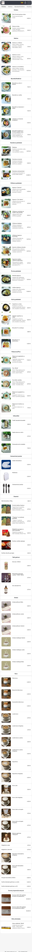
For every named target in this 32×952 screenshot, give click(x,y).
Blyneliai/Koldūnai (20, 6)
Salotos (10, 6)
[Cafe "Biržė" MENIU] (2, 2)
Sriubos (4, 6)
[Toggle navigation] (29, 2)
